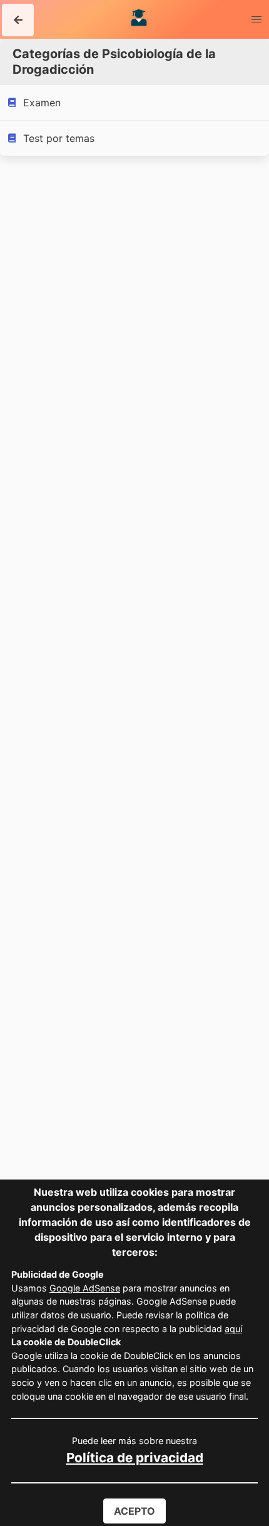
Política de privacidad (134, 1457)
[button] (18, 20)
